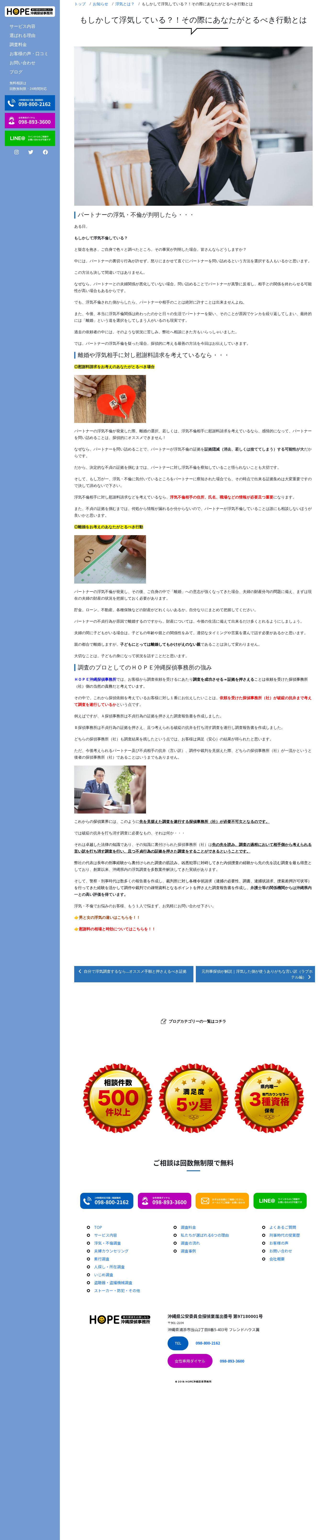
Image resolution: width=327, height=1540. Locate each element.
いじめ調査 (103, 1274)
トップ (80, 3)
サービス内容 (105, 1235)
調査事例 (188, 1251)
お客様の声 (278, 1243)
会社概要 (277, 1259)
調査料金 (18, 44)
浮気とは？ (125, 3)
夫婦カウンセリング (111, 1251)
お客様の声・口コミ (29, 53)
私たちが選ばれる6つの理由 (205, 1235)
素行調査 (101, 1259)
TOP (98, 1227)
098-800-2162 (208, 1343)
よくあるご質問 (282, 1227)
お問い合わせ (22, 62)
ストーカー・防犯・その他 (117, 1290)
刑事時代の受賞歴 (284, 1235)
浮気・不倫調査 (107, 1243)
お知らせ (100, 3)
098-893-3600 (232, 1361)
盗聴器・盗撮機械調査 (113, 1282)
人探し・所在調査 (109, 1267)
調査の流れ (190, 1243)
